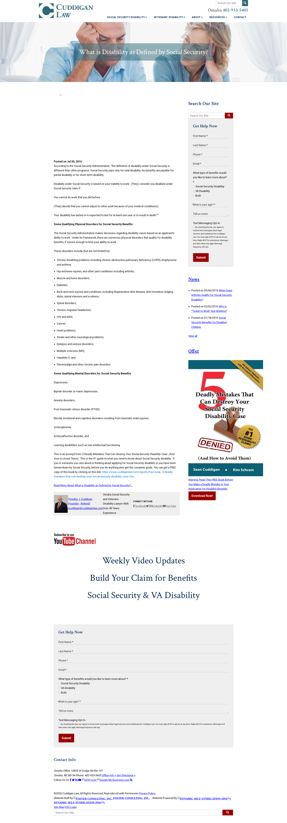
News (193, 279)
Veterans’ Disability (169, 17)
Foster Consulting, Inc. (131, 798)
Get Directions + (125, 775)
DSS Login (71, 807)
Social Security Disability (126, 17)
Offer (193, 351)
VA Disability (202, 191)
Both (198, 195)
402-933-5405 (235, 10)
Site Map (59, 807)
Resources (217, 17)
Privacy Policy (147, 793)
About (196, 17)
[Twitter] (73, 779)
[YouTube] (80, 779)
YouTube (171, 506)
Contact (240, 17)
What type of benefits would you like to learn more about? (210, 177)
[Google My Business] (113, 779)
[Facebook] (71, 779)
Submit (201, 257)
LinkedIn (158, 506)
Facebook (140, 506)
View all (192, 336)
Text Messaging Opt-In (206, 223)
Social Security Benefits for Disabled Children (209, 322)
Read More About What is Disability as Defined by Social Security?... (93, 485)
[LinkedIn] (76, 779)
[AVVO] (89, 779)
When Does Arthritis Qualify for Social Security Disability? (211, 295)
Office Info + (109, 775)
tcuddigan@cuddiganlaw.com (85, 508)
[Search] (245, 3)
